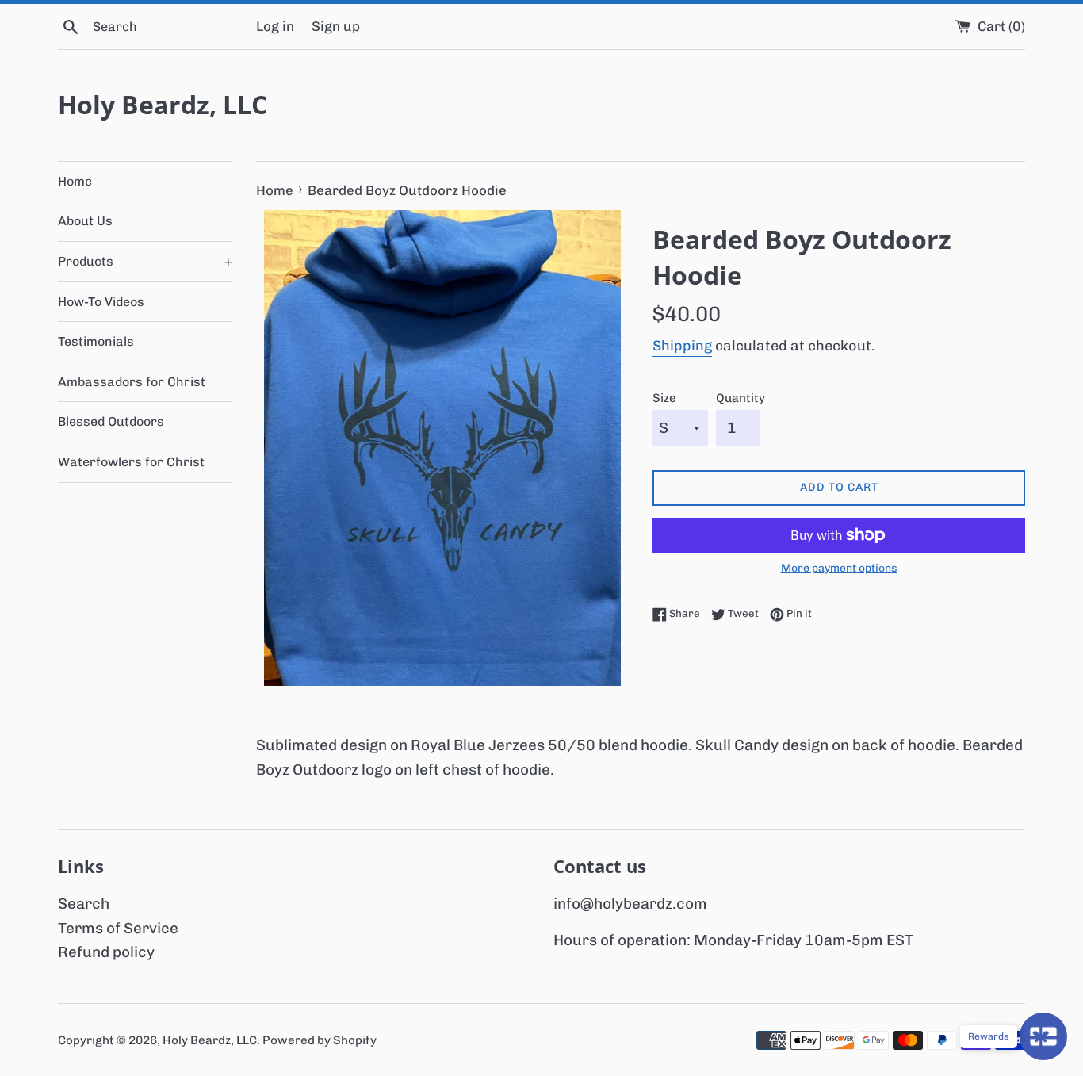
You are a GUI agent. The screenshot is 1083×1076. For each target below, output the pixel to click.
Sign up (336, 26)
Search (83, 903)
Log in (275, 26)
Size (664, 398)
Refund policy (106, 952)
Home (75, 181)
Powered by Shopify (319, 1040)
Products (145, 261)
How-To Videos (101, 301)
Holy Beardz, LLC (162, 104)
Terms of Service (118, 928)
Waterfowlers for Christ (131, 461)
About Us (85, 220)
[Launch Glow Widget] (1043, 1036)
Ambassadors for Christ (131, 381)
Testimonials (96, 341)
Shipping (682, 345)
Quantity (740, 398)
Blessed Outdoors (111, 421)
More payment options (839, 567)
